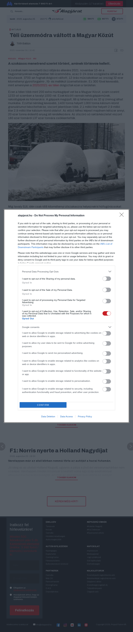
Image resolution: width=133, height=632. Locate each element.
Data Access (66, 416)
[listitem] (66, 271)
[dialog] (66, 316)
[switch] (107, 278)
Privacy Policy (85, 416)
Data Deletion (48, 416)
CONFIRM (43, 405)
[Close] (123, 216)
